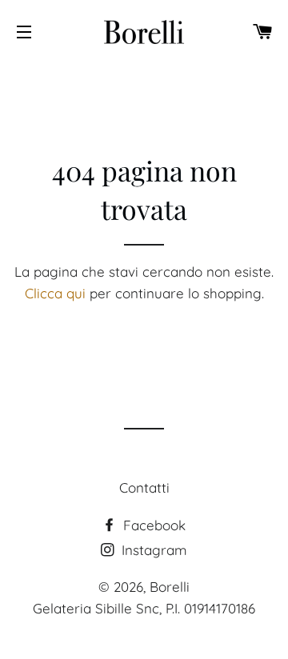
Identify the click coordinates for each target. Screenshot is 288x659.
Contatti (144, 487)
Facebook (152, 525)
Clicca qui (55, 293)
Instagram (152, 549)
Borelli (170, 586)
